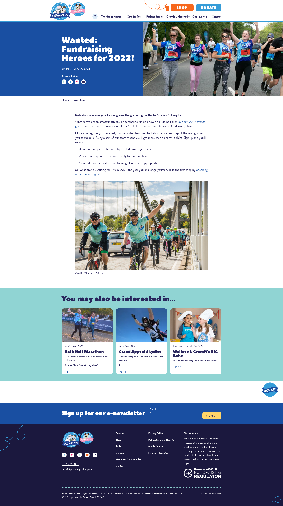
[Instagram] (77, 81)
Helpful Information (158, 453)
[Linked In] (95, 455)
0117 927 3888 (70, 464)
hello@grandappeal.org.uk (77, 469)
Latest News (80, 100)
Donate (208, 7)
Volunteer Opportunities (128, 459)
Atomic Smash (214, 493)
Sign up (212, 416)
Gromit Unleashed (177, 16)
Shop (182, 7)
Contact (216, 16)
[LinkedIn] (83, 81)
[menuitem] (112, 16)
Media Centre (155, 446)
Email (153, 409)
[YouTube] (87, 455)
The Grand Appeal (111, 16)
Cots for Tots (134, 16)
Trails (118, 446)
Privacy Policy (155, 433)
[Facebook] (70, 81)
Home (65, 100)
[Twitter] (64, 81)
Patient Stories (154, 16)
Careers (120, 453)
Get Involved (199, 16)
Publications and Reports (161, 440)
